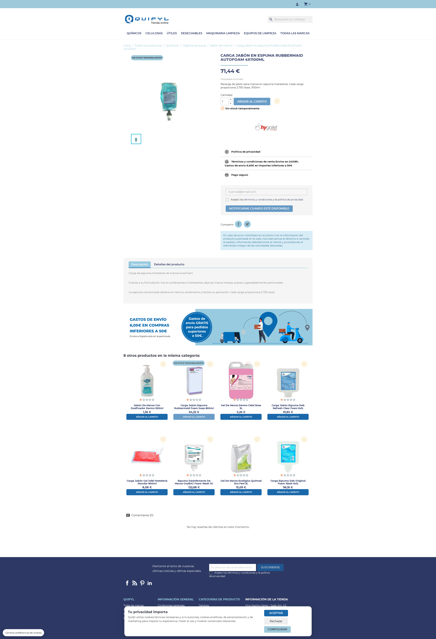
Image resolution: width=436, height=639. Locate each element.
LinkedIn (149, 583)
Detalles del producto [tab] (169, 264)
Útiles (172, 33)
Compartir (238, 224)
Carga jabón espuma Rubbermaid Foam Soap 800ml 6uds (194, 408)
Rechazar (276, 621)
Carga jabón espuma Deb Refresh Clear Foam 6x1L (288, 407)
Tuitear (247, 224)
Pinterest (142, 583)
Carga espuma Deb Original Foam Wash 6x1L (288, 482)
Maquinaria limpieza (223, 33)
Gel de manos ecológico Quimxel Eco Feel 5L (241, 482)
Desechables (191, 33)
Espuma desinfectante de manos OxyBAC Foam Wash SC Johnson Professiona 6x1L (194, 483)
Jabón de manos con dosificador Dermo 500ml (147, 407)
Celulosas (154, 33)
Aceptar (276, 613)
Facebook (127, 583)
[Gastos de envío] (218, 327)
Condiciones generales (171, 605)
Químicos (134, 33)
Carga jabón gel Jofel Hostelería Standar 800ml (147, 482)
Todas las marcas (294, 33)
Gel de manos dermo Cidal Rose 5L (241, 407)
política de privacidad (290, 199)
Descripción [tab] (139, 264)
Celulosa (204, 605)
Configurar (277, 629)
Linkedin (134, 583)
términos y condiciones (258, 199)
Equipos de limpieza (260, 33)
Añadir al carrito (252, 101)
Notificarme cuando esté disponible (259, 208)
